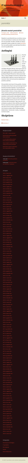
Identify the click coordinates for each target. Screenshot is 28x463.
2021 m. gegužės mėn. (7, 244)
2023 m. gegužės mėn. (7, 191)
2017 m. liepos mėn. (7, 340)
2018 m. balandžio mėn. (8, 320)
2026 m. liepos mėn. (7, 173)
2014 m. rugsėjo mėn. (7, 415)
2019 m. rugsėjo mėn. (7, 289)
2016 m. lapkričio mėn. (7, 358)
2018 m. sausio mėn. (7, 326)
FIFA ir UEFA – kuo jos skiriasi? (9, 133)
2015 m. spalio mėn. (7, 386)
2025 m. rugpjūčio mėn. (7, 175)
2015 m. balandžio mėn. (8, 400)
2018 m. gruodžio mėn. (7, 304)
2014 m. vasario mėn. (7, 431)
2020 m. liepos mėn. (7, 266)
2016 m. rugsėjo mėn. (7, 362)
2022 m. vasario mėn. (7, 224)
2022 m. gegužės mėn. (7, 217)
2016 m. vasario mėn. (7, 378)
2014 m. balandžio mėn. (8, 426)
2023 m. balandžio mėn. (8, 193)
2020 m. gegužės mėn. (7, 271)
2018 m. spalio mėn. (7, 306)
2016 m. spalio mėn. (7, 360)
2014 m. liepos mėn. (7, 420)
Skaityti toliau (5, 119)
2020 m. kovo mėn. (7, 275)
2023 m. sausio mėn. (7, 200)
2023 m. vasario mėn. (7, 197)
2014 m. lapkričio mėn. (7, 411)
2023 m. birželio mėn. (7, 188)
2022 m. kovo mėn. (7, 222)
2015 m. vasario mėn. (7, 404)
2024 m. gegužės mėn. (7, 182)
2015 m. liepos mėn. (7, 393)
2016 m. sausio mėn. (7, 380)
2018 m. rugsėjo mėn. (7, 309)
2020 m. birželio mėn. (7, 269)
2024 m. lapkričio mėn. (7, 180)
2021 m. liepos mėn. (7, 240)
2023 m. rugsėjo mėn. (7, 186)
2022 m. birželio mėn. (7, 215)
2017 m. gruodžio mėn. (7, 329)
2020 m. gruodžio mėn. (7, 255)
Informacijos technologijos (8, 442)
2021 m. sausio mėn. (7, 253)
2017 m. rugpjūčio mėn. (7, 337)
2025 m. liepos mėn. (7, 177)
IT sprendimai (6, 445)
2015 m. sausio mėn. (7, 406)
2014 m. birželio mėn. (7, 422)
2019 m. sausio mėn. (7, 302)
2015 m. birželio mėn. (7, 395)
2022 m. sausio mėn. (7, 226)
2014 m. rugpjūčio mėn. (7, 418)
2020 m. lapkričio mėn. (7, 257)
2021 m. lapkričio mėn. (7, 231)
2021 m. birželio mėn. (7, 242)
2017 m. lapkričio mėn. (7, 331)
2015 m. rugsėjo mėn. (7, 389)
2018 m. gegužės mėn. (7, 317)
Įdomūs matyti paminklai (11, 31)
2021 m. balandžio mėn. (8, 246)
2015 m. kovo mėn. (7, 402)
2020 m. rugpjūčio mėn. (7, 264)
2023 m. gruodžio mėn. (7, 184)
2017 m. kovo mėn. (7, 349)
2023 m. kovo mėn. (7, 195)
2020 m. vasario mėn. (7, 277)
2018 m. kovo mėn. (7, 322)
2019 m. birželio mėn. (7, 293)
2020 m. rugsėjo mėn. (7, 262)
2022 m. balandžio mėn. (8, 220)
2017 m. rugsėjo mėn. (7, 335)
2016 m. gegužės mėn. (7, 371)
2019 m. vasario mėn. (7, 300)
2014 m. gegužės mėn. (7, 424)
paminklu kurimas (14, 34)
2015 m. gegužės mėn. (7, 398)
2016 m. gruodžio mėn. (7, 355)
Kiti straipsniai (15, 32)
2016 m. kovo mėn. (7, 375)
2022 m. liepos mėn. (7, 213)
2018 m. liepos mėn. (7, 313)
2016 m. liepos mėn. (7, 366)
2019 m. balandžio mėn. (8, 297)
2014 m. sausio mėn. (7, 433)
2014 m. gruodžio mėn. (7, 409)
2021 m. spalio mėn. (7, 233)
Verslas (4, 449)
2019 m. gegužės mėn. (7, 295)
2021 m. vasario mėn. (7, 251)
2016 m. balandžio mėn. (8, 373)
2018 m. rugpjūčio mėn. (7, 311)
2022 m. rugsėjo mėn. (7, 208)
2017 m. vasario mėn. (7, 351)
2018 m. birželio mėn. (7, 315)
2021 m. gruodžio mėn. (7, 228)
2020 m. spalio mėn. (7, 260)
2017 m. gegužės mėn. (7, 344)
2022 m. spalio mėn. (7, 206)
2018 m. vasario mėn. (7, 324)
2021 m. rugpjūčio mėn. (7, 237)
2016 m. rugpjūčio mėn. (7, 364)
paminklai (8, 34)
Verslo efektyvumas (7, 451)
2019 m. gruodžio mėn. (7, 282)
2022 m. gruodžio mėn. (7, 202)
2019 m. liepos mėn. (7, 291)
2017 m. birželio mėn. (7, 342)
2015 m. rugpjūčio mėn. (7, 391)
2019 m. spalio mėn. (7, 286)
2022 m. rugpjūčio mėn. (7, 211)
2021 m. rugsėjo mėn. (7, 235)
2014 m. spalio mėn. (7, 413)
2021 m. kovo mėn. (7, 249)
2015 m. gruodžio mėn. (7, 382)
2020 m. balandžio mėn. (8, 273)
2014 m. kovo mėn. (7, 429)
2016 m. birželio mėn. (7, 369)
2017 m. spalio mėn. (7, 333)
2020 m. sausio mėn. (7, 280)
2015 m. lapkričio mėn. (7, 384)
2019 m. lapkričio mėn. (7, 284)
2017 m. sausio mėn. (7, 353)
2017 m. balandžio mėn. (8, 346)
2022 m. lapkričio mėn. (7, 204)
